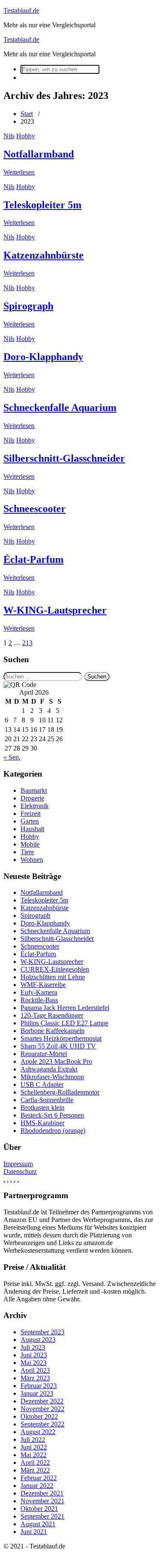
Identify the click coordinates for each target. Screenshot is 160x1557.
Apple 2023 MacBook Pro (56, 1061)
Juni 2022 (33, 1447)
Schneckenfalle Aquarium (59, 407)
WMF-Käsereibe (43, 984)
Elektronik (34, 805)
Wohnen (31, 859)
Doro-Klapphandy (43, 356)
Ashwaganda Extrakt (48, 1069)
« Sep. (11, 757)
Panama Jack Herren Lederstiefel (64, 1007)
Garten (29, 821)
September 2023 (42, 1332)
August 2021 (37, 1524)
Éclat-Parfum (33, 559)
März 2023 (35, 1378)
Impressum (18, 1163)
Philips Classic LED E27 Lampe (64, 1023)
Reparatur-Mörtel (43, 1053)
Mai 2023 (33, 1362)
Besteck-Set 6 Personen (52, 1115)
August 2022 (37, 1431)
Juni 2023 (33, 1355)
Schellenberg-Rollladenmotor (59, 1092)
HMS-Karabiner (42, 1122)
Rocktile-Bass (39, 1000)
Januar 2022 (36, 1485)
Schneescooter (34, 508)
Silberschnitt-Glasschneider (64, 458)
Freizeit (30, 813)
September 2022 (42, 1424)
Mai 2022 (33, 1454)
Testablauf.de (21, 10)
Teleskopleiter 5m (42, 204)
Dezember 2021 (42, 1493)
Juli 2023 (32, 1347)
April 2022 (35, 1462)
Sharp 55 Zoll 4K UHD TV (58, 1046)
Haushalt (32, 828)
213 (27, 642)
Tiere (27, 852)
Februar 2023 (38, 1385)
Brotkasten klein (42, 1107)
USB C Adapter (42, 1084)
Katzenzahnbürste (43, 255)
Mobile (30, 844)
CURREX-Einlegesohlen (54, 969)
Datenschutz (20, 1171)
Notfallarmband (38, 154)
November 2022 (42, 1408)
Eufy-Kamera (38, 992)
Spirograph (28, 305)
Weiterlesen (19, 172)
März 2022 (35, 1470)
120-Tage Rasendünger (51, 1015)
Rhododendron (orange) (52, 1130)
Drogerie (32, 798)
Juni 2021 (33, 1531)
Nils (9, 136)
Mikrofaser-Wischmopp (52, 1076)
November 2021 (42, 1501)
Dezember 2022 (42, 1401)
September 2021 (42, 1516)
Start (26, 113)
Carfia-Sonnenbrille (46, 1099)
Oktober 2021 (39, 1508)
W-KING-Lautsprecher (55, 610)
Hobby (25, 136)
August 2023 (37, 1339)
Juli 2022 (32, 1439)
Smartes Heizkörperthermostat (61, 1038)
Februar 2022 (38, 1477)
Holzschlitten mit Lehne (52, 977)
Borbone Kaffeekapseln (52, 1030)
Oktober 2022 (39, 1416)
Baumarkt (33, 790)
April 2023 (35, 1370)
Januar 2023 (36, 1393)
